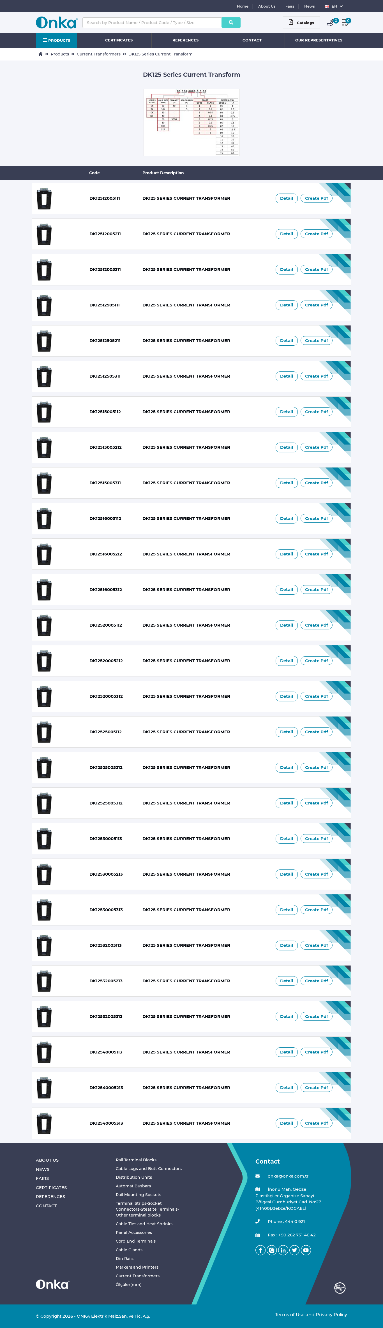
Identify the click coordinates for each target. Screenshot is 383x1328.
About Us (267, 6)
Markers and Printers (137, 1267)
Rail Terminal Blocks (136, 1159)
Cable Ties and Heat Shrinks (144, 1223)
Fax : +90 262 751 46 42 (291, 1235)
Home (242, 6)
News (309, 6)
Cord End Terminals (136, 1241)
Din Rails (124, 1258)
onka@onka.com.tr (287, 1176)
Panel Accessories (134, 1232)
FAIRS (42, 1178)
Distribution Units (134, 1177)
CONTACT (252, 40)
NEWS (42, 1169)
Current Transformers (99, 54)
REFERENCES (185, 40)
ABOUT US (47, 1160)
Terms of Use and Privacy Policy (311, 1314)
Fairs (289, 6)
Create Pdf (316, 198)
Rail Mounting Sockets (138, 1194)
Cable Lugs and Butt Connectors (149, 1168)
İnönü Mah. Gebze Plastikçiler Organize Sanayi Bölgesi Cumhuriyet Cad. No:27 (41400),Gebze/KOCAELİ (288, 1199)
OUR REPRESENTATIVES (318, 40)
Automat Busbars (133, 1186)
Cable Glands (129, 1249)
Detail (286, 198)
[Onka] (53, 1284)
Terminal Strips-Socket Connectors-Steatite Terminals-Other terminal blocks (147, 1209)
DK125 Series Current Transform (160, 54)
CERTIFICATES (119, 40)
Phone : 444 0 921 (286, 1221)
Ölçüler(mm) (129, 1284)
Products (60, 54)
